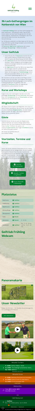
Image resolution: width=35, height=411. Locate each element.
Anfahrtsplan (17, 383)
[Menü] (30, 8)
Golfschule (23, 95)
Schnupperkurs (11, 97)
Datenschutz (14, 407)
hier (8, 126)
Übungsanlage (11, 48)
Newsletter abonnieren (17, 371)
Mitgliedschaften (17, 110)
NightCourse (13, 46)
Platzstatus (11, 84)
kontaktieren (25, 127)
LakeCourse (20, 46)
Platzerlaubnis (23, 97)
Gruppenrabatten (11, 127)
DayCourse (6, 46)
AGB (17, 395)
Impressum (21, 407)
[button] (17, 329)
